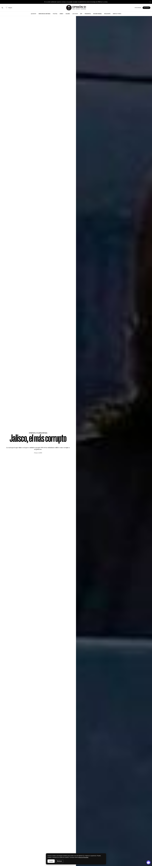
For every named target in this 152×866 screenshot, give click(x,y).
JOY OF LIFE (75, 13)
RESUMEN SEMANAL (97, 13)
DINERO (61, 13)
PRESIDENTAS (88, 13)
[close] (150, 2)
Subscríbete (146, 7)
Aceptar (51, 861)
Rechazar (59, 861)
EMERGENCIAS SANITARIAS (44, 13)
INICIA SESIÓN (107, 13)
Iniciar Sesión (138, 7)
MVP (81, 13)
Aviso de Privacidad (83, 857)
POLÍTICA (55, 13)
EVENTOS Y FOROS (117, 13)
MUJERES (68, 13)
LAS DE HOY (33, 13)
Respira (10, 7)
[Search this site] (2, 8)
